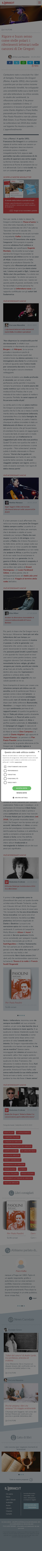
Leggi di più (18, 762)
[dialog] (21, 775)
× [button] (38, 752)
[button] (21, 797)
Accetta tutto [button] (21, 788)
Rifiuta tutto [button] (22, 793)
